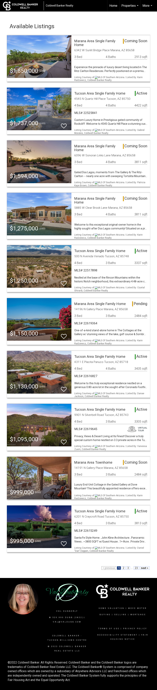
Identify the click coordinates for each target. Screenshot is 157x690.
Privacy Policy (135, 629)
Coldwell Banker (66, 636)
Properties (130, 8)
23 (136, 568)
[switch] (64, 124)
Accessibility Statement (117, 635)
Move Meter (137, 608)
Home (113, 5)
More (147, 8)
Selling (120, 615)
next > (144, 568)
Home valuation (111, 608)
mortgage (138, 615)
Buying (105, 615)
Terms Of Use (108, 629)
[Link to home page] (22, 6)
